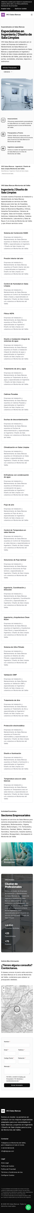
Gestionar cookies (21, 8)
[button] (17, 1009)
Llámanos (7, 72)
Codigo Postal (9, 1058)
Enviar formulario (17, 1085)
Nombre (7, 1041)
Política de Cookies (7, 1166)
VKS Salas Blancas (13, 15)
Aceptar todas (5, 8)
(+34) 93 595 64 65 (7, 1148)
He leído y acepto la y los (15, 1079)
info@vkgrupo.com (7, 1151)
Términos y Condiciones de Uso (12, 1172)
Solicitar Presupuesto (10, 67)
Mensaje (7, 1066)
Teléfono (21, 1050)
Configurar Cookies (7, 1175)
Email (6, 1050)
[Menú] (32, 14)
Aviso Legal (5, 1163)
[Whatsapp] (28, 1207)
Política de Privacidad (8, 1169)
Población (21, 1058)
